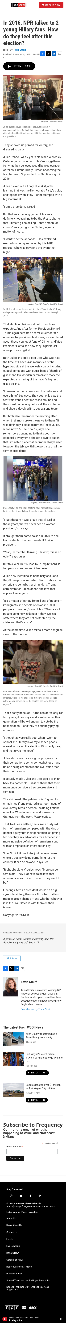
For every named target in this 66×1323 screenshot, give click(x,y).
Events (9, 1239)
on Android (33, 1212)
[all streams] (62, 1319)
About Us (11, 1218)
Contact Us (11, 1232)
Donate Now (52, 4)
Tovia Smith (19, 49)
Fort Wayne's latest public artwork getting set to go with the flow (44, 1058)
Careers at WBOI (14, 1260)
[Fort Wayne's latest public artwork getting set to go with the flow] (13, 1059)
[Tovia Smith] (10, 986)
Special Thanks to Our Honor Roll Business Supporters (27, 1288)
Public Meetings (14, 1273)
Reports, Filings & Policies (19, 1267)
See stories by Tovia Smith (36, 1009)
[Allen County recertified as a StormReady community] (13, 1039)
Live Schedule (13, 1246)
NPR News (12, 958)
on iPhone (22, 1212)
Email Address (14, 1146)
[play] (5, 1319)
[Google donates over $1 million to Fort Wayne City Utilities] (13, 1090)
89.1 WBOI (50, 1206)
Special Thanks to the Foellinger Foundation (28, 1280)
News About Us (14, 1225)
